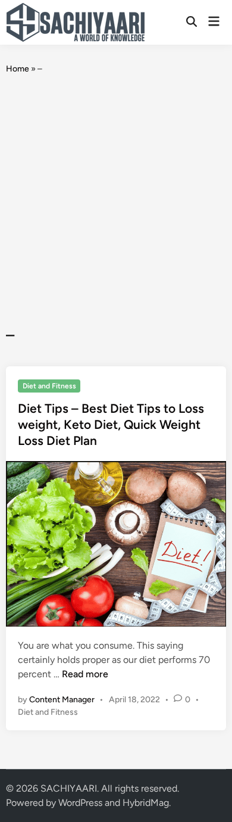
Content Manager (62, 700)
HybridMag (146, 802)
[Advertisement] (116, 200)
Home (17, 69)
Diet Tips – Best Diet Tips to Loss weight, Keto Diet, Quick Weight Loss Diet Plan (111, 425)
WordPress (80, 802)
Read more (85, 674)
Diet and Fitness (49, 386)
